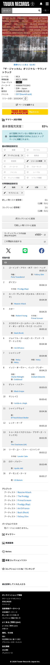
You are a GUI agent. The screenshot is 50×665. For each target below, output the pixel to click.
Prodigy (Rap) (23, 289)
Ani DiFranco (19, 348)
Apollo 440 (18, 468)
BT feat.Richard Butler (20, 417)
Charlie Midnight (17, 377)
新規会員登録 (6, 601)
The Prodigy (23, 496)
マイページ (6, 604)
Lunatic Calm (23, 456)
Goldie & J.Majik (20, 403)
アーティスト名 (13, 155)
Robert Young (21, 315)
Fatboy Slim (39, 274)
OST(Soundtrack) (24, 94)
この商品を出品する (13, 241)
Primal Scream (37, 318)
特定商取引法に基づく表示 (11, 639)
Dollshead (18, 379)
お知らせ (5, 628)
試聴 (36, 187)
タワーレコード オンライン (11, 598)
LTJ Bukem (18, 480)
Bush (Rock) (19, 333)
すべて (6, 10)
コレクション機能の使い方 (11, 618)
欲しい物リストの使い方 (10, 615)
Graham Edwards (38, 377)
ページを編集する (26, 104)
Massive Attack (20, 303)
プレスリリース (7, 653)
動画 (13, 187)
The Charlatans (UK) (19, 444)
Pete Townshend (18, 277)
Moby (18, 359)
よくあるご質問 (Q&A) (10, 626)
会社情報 (5, 650)
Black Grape (19, 391)
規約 (3, 636)
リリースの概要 (36, 161)
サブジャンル (13, 193)
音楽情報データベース (9, 612)
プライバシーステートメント (12, 642)
